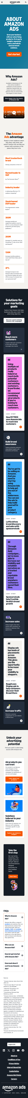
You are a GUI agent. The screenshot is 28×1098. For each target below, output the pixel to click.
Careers (14, 1079)
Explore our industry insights (14, 833)
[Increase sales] (21, 633)
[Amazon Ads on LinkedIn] (4, 1050)
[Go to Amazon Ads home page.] (14, 1088)
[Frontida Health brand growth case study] (20, 606)
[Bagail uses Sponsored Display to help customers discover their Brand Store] (20, 696)
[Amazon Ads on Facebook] (23, 1050)
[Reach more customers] (21, 349)
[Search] (26, 2)
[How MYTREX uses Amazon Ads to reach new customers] (20, 427)
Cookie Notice (14, 1071)
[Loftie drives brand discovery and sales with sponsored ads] (20, 531)
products (7, 924)
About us (14, 1056)
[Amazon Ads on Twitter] (8, 1050)
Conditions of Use (14, 1059)
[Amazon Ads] (13, 2)
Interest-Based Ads (14, 1067)
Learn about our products (14, 779)
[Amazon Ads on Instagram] (13, 1050)
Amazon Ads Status (14, 1075)
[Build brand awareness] (21, 454)
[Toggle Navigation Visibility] (2, 2)
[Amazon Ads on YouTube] (18, 1050)
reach (11, 929)
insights (7, 929)
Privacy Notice (14, 1063)
